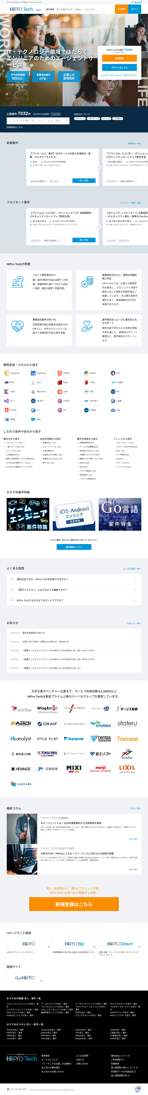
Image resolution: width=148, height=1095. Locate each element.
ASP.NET (94, 401)
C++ (38, 410)
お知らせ (80, 1059)
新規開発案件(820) (86, 443)
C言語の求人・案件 (118, 1033)
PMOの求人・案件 (83, 1012)
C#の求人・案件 (82, 1033)
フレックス (106, 118)
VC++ (12, 401)
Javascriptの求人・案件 (51, 1030)
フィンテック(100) (123, 467)
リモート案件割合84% (44, 275)
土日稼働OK (117, 118)
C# (64, 410)
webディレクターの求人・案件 (123, 1015)
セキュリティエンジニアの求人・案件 (57, 1009)
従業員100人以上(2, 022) (52, 459)
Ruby (65, 382)
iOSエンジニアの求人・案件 (18, 1012)
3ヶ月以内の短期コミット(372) (18, 463)
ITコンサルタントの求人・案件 (88, 1015)
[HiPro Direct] (120, 943)
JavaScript (14, 373)
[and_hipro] (25, 977)
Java (39, 382)
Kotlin (12, 392)
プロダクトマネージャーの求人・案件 (125, 1008)
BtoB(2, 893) (84, 463)
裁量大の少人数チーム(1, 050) (91, 459)
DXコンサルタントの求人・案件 (123, 1004)
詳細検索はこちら (15, 127)
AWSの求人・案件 (14, 1033)
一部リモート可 (93, 118)
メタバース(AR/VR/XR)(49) (126, 447)
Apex (39, 419)
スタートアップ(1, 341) (52, 447)
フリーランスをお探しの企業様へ (56, 1064)
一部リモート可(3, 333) (15, 447)
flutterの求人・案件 (49, 1033)
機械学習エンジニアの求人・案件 (55, 1012)
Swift (65, 392)
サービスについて (65, 9)
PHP (12, 382)
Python (93, 373)
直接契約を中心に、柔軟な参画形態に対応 (119, 277)
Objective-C (42, 392)
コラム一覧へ (135, 808)
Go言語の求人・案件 (119, 1035)
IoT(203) (119, 459)
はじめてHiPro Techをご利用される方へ (119, 75)
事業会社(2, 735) (49, 443)
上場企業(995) (48, 451)
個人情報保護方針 (119, 1075)
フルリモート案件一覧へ (131, 203)
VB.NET (40, 401)
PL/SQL (13, 410)
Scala (92, 382)
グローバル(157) (122, 463)
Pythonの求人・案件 (15, 1030)
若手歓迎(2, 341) (85, 475)
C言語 (119, 401)
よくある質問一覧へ (132, 569)
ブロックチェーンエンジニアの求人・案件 (91, 1008)
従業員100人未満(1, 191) (52, 455)
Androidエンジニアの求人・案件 (20, 1015)
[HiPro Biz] (74, 943)
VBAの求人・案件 (14, 1035)
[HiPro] (29, 943)
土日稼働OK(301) (13, 455)
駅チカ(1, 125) (48, 463)
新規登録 (121, 9)
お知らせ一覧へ (134, 623)
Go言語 (119, 382)
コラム (78, 9)
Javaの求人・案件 (14, 1038)
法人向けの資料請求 (50, 1067)
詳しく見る (84, 181)
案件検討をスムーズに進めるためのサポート (119, 321)
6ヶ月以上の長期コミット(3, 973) (19, 467)
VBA (92, 392)
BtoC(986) (83, 467)
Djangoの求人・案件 (83, 1038)
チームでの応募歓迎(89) (88, 447)
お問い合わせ (82, 1064)
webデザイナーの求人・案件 (122, 1012)
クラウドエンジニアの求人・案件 (55, 1007)
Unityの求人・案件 (49, 1038)
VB (117, 392)
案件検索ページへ (74, 547)
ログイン (134, 9)
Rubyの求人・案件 (83, 1035)
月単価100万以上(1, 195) (89, 451)
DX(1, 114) (120, 451)
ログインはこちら (119, 67)
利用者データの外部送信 (122, 1071)
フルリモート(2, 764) (14, 443)
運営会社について (119, 1056)
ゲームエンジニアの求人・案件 (54, 1004)
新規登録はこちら (74, 904)
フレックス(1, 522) (13, 451)
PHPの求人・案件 (48, 1035)
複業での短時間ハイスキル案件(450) (20, 459)
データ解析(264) (122, 455)
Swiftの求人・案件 (118, 1030)
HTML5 (66, 373)
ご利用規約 (116, 1059)
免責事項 (115, 1064)
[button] (99, 167)
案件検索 (50, 9)
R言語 (12, 419)
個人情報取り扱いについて (123, 1067)
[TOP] (25, 9)
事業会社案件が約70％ (44, 319)
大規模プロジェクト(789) (89, 455)
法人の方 (138, 2)
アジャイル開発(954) (87, 479)
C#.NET (66, 401)
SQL (118, 410)
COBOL (93, 410)
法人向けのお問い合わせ (52, 1071)
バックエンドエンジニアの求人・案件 (23, 1009)
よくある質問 (82, 1056)
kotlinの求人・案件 (118, 1038)
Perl (118, 373)
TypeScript (41, 373)
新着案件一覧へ (135, 143)
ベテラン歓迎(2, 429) (87, 471)
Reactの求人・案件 (83, 1030)
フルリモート (80, 118)
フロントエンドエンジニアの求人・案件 (23, 1005)
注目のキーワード (82, 114)
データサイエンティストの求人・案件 (91, 1004)
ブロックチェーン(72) (124, 443)
